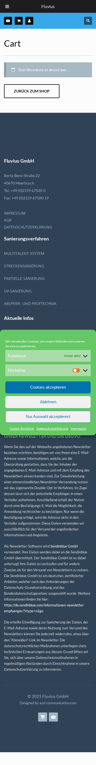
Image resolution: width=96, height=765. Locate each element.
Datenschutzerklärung (52, 428)
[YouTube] (8, 21)
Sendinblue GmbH (64, 546)
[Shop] (19, 21)
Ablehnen (48, 402)
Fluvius (48, 6)
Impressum (78, 428)
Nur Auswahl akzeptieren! (48, 416)
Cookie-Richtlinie (22, 428)
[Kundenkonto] (29, 21)
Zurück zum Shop (32, 91)
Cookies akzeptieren (48, 387)
